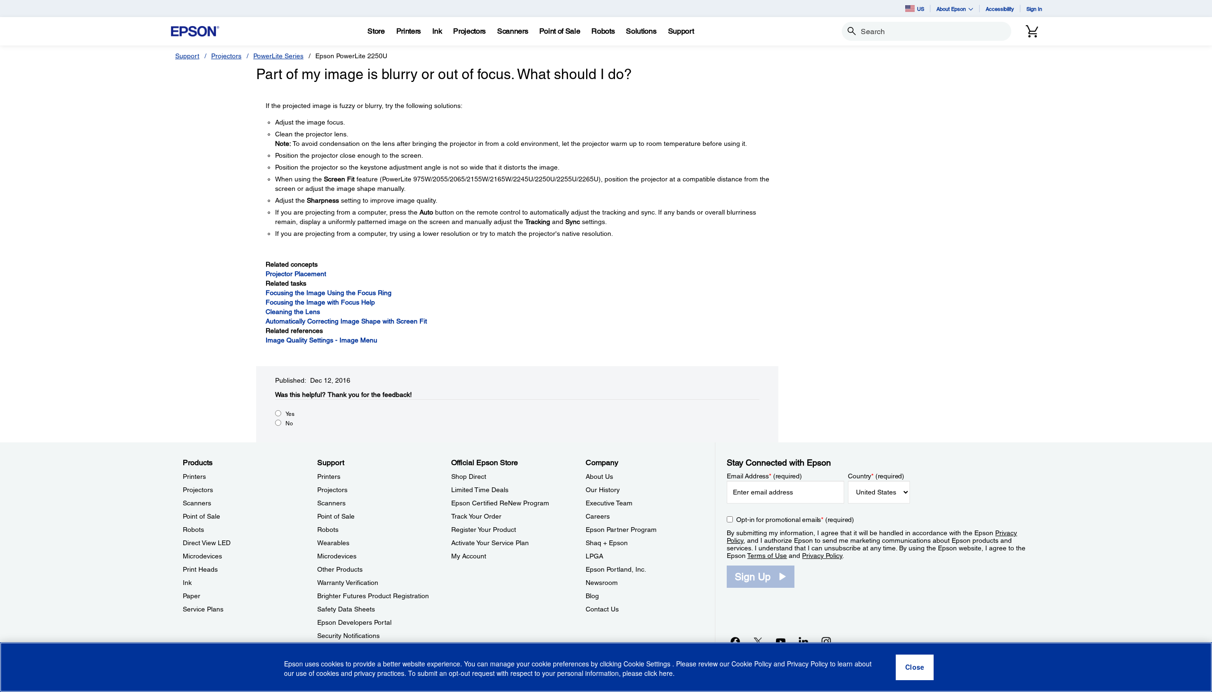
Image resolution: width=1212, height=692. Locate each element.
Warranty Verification (347, 582)
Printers (194, 476)
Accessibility (1000, 9)
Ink (187, 582)
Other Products (340, 569)
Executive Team (609, 503)
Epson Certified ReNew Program (500, 503)
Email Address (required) (764, 476)
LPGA (594, 556)
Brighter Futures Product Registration (373, 596)
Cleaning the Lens (293, 311)
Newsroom (602, 582)
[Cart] (1032, 31)
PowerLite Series (278, 56)
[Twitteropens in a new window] (757, 641)
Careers (598, 516)
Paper (191, 596)
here (666, 673)
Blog (592, 596)
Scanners (197, 503)
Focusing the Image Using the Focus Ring (329, 293)
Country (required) (876, 476)
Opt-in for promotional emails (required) (795, 519)
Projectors (226, 56)
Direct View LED (207, 543)
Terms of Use (767, 555)
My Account (468, 556)
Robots (193, 529)
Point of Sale (201, 516)
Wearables (333, 543)
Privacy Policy (822, 555)
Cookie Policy (751, 663)
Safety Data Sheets (346, 609)
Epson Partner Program (621, 529)
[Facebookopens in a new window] (735, 641)
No (289, 423)
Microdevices (202, 556)
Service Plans (203, 609)
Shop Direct (468, 476)
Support (187, 56)
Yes (289, 414)
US (920, 9)
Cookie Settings (648, 663)
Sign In (1034, 9)
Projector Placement (296, 274)
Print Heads (200, 569)
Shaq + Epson (607, 543)
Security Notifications (348, 635)
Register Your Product (483, 529)
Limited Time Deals (479, 490)
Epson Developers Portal (354, 622)
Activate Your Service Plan (490, 543)
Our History (603, 490)
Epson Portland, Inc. (616, 569)
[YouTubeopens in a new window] (780, 641)
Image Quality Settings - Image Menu (321, 340)
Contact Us (602, 609)
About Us (599, 476)
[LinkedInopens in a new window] (803, 641)
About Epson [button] (951, 9)
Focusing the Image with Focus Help (320, 302)
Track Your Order (476, 516)
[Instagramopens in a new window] (826, 641)
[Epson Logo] (195, 31)
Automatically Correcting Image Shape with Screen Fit (346, 321)
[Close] (915, 667)
